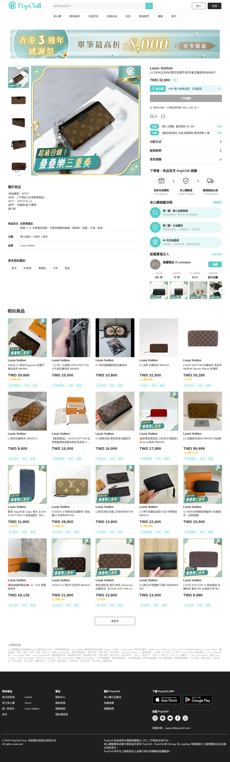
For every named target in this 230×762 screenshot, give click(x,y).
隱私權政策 (61, 714)
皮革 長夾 (103, 655)
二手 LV (136, 655)
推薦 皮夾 (107, 661)
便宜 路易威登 (118, 658)
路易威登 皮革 (58, 655)
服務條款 (60, 708)
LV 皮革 (157, 652)
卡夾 (55, 268)
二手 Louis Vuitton (199, 655)
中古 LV (174, 655)
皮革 (25, 652)
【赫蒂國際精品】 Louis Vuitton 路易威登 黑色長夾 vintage (82, 649)
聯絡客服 (60, 702)
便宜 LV (146, 655)
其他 (67, 268)
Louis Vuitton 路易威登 (193, 652)
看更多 (115, 621)
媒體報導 (109, 708)
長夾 (45, 236)
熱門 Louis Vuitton (45, 658)
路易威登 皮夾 (90, 655)
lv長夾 (115, 649)
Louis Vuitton (27, 245)
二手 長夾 (194, 658)
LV (201, 649)
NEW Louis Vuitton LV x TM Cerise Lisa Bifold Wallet (174, 649)
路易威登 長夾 (74, 655)
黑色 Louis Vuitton (61, 652)
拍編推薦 (109, 702)
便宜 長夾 (205, 658)
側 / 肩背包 (8, 708)
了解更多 (217, 202)
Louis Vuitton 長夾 (21, 655)
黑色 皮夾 (114, 652)
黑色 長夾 (103, 652)
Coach (28, 697)
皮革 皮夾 (114, 655)
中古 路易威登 (165, 658)
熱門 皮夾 (84, 661)
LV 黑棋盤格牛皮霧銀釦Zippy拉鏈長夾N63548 (30, 649)
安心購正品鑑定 (112, 697)
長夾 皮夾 (126, 655)
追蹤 (215, 264)
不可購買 (186, 98)
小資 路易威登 (134, 658)
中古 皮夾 (96, 661)
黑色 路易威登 (78, 652)
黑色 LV (46, 652)
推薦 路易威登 (181, 658)
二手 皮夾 (51, 661)
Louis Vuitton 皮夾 (41, 655)
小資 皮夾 (73, 661)
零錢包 (42, 268)
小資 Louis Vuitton (26, 658)
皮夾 (38, 652)
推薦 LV (184, 655)
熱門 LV (165, 655)
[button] (159, 275)
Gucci (28, 702)
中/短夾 (27, 268)
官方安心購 (8, 702)
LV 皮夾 (176, 652)
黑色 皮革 (92, 652)
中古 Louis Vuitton (65, 658)
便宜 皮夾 (62, 661)
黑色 (19, 652)
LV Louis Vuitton (129, 652)
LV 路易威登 (145, 652)
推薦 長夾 (39, 661)
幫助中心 (60, 697)
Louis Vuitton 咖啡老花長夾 (133, 649)
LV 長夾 (166, 652)
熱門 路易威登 (150, 658)
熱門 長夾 (17, 661)
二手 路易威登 (103, 658)
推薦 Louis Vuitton (85, 658)
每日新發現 (8, 697)
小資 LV (155, 655)
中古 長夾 (28, 661)
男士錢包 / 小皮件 (30, 236)
